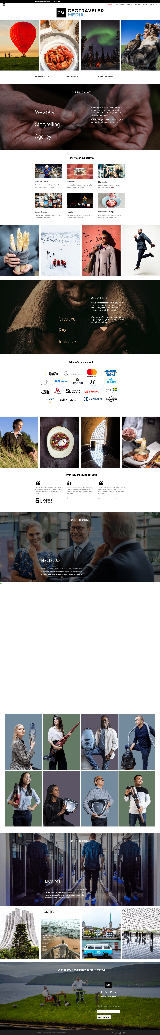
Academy (145, 4)
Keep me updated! (103, 1017)
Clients (137, 4)
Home (110, 4)
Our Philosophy (119, 4)
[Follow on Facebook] (102, 992)
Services (129, 4)
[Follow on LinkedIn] (116, 992)
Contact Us (153, 4)
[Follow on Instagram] (111, 992)
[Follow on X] (106, 992)
